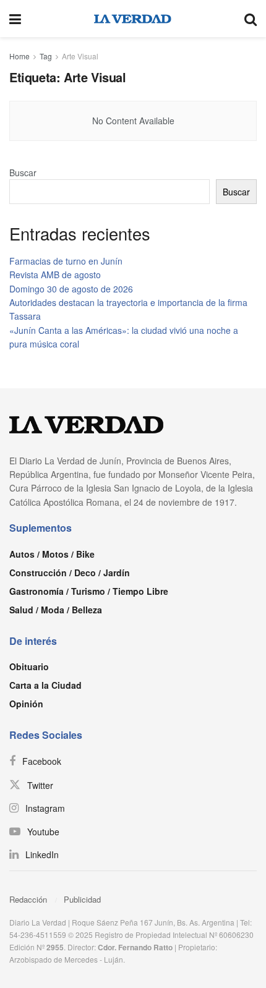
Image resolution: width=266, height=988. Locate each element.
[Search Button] (250, 18)
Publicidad (82, 899)
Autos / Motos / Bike (52, 554)
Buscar (22, 172)
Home (19, 56)
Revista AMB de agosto (55, 274)
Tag (46, 56)
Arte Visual (80, 56)
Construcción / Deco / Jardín (69, 572)
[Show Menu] (15, 18)
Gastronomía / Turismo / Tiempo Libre (88, 591)
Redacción (28, 899)
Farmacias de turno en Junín (65, 261)
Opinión (26, 703)
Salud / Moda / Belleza (55, 609)
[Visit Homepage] (132, 18)
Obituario (29, 666)
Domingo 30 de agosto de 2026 (71, 289)
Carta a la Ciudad (45, 685)
